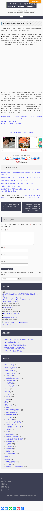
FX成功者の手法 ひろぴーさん (10, 186)
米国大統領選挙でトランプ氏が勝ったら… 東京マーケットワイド (20, 177)
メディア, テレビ (27, 195)
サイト (3, 261)
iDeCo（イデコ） (9, 365)
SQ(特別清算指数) (11, 414)
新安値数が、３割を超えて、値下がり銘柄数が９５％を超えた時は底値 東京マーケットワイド (32, 207)
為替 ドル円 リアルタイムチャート (11, 123)
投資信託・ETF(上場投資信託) (15, 466)
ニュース (7, 389)
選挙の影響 (9, 449)
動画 (7, 399)
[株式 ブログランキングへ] (21, 163)
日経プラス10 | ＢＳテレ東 (8, 121)
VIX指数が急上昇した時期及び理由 (14, 348)
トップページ (5, 478)
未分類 (6, 456)
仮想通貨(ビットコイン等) (14, 427)
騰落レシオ (9, 451)
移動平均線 (9, 383)
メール (4, 254)
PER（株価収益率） (12, 412)
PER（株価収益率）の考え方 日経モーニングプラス (11, 206)
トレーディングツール (11, 386)
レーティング (10, 424)
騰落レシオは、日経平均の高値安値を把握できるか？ (20, 339)
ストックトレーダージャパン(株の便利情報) (20, 9)
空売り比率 (9, 446)
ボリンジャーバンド (12, 373)
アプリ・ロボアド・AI (11, 368)
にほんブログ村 (6, 324)
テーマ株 (9, 464)
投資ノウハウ (8, 405)
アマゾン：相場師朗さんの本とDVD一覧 (21, 132)
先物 (7, 431)
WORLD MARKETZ (8, 307)
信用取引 (9, 429)
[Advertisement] (21, 69)
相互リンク (4, 484)
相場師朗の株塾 (11, 380)
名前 (3, 247)
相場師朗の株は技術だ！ (10, 317)
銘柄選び (7, 459)
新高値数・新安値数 (12, 436)
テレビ (8, 394)
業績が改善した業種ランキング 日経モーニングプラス (17, 183)
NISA (7, 407)
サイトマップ (5, 490)
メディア (7, 392)
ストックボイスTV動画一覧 (11, 313)
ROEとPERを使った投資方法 (13, 351)
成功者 (6, 402)
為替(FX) (9, 444)
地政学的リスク (11, 434)
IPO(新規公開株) (11, 462)
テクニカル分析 (9, 371)
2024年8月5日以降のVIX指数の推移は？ (16, 345)
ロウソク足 (9, 375)
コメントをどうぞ (34, 197)
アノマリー (9, 419)
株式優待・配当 (11, 441)
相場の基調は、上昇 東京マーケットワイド (14, 180)
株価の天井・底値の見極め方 (14, 439)
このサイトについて (7, 481)
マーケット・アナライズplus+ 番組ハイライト (17, 300)
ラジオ (8, 396)
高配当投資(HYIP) (11, 453)
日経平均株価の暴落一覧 (11, 342)
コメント (4, 230)
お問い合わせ (5, 487)
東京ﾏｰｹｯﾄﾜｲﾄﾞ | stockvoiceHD (12, 302)
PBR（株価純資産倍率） (13, 410)
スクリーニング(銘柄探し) (14, 422)
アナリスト (9, 417)
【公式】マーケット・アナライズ (12, 298)
